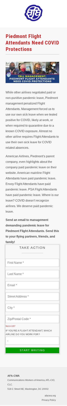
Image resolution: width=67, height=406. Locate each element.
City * (11, 305)
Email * (12, 283)
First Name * (15, 260)
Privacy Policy (49, 400)
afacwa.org (50, 395)
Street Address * (18, 294)
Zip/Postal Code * (18, 317)
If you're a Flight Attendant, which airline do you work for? (29, 332)
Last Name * (15, 272)
